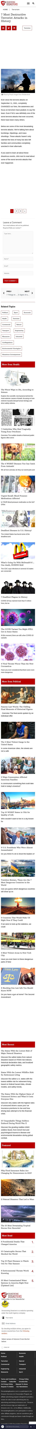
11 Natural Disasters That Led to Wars (17, 1199)
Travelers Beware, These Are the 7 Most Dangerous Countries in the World (16, 882)
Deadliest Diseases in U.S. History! (16, 530)
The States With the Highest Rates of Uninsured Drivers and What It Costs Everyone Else (17, 1096)
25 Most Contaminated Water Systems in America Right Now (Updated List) (14, 1283)
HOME (5, 9)
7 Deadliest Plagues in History (14, 597)
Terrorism (15, 9)
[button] (28, 3)
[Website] (18, 273)
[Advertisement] (18, 50)
